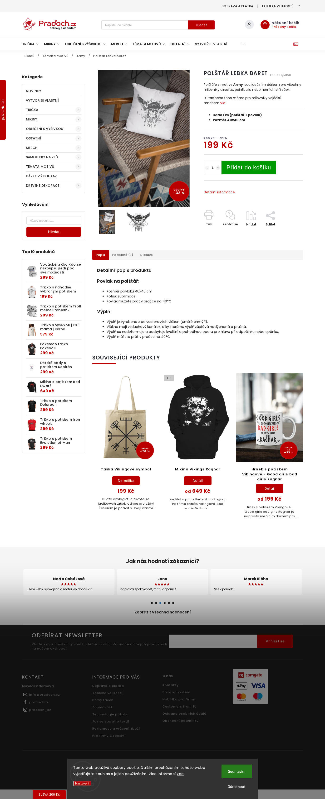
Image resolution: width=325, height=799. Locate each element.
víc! (223, 102)
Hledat (201, 25)
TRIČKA (32, 109)
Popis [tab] (100, 255)
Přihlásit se (275, 641)
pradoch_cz (40, 710)
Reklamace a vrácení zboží (116, 729)
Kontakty (170, 685)
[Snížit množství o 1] (207, 168)
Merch (32, 147)
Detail (198, 480)
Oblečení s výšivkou (44, 128)
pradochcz (39, 702)
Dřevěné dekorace (42, 185)
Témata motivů (40, 166)
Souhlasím (236, 771)
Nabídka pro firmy (178, 699)
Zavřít (287, 232)
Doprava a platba (237, 6)
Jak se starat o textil (110, 721)
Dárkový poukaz (41, 176)
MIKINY (31, 119)
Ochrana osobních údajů (184, 714)
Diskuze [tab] (146, 255)
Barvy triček (102, 700)
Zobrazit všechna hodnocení (162, 612)
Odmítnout (237, 786)
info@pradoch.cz (44, 695)
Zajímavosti (102, 707)
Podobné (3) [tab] (122, 255)
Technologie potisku (110, 714)
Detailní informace (219, 192)
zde (180, 773)
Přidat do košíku (249, 167)
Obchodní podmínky (180, 721)
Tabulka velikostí (277, 6)
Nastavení (82, 783)
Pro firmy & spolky (108, 736)
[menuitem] (31, 44)
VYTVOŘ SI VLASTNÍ (42, 100)
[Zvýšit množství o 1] (218, 168)
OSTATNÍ (33, 138)
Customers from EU (179, 706)
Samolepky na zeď (42, 157)
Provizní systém (176, 692)
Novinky (33, 91)
